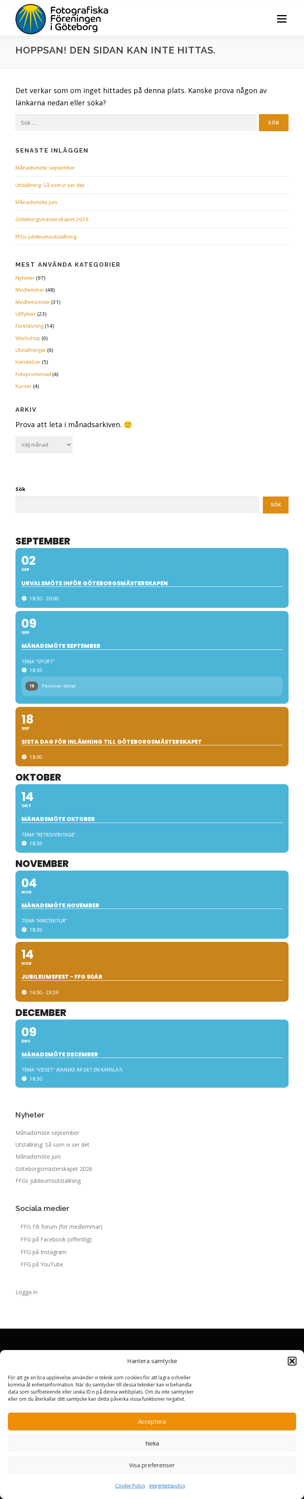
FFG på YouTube (42, 1264)
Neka (152, 1443)
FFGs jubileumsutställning (45, 236)
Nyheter (25, 277)
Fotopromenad (33, 374)
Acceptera (152, 1421)
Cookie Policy (130, 1485)
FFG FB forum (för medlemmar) (62, 1226)
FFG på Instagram (43, 1252)
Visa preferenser (152, 1465)
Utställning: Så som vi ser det (49, 185)
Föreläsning (29, 325)
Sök (20, 489)
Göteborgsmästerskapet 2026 (52, 219)
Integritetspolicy (167, 1485)
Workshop (27, 338)
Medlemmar (29, 289)
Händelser (28, 361)
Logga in (26, 1292)
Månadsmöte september (45, 167)
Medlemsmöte (32, 302)
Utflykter (25, 313)
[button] (292, 1361)
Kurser (23, 386)
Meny (281, 18)
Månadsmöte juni (36, 202)
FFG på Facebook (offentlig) (56, 1239)
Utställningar (30, 349)
